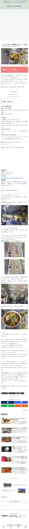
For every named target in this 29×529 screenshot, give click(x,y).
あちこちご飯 (5, 393)
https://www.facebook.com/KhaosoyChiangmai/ (12, 178)
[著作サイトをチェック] (7, 402)
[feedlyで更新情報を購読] (7, 405)
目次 (13, 91)
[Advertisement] (14, 25)
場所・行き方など (13, 94)
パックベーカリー (22, 361)
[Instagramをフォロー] (21, 402)
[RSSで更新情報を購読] (21, 405)
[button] (26, 304)
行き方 (22, 393)
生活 (18, 393)
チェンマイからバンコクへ (15, 96)
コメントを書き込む (14, 501)
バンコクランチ (12, 393)
